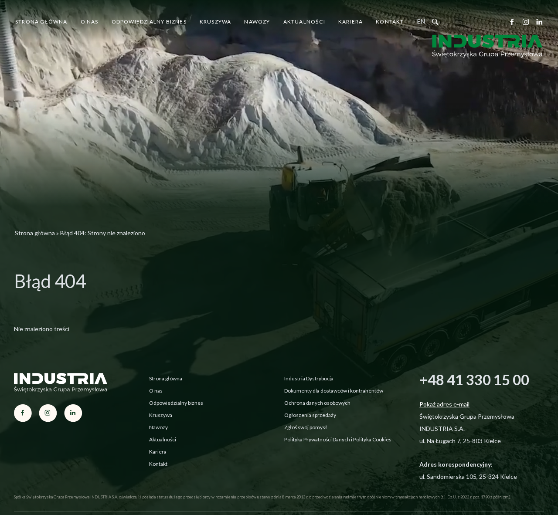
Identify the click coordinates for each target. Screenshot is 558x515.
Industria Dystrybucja (308, 378)
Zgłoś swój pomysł (305, 427)
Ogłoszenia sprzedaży (310, 415)
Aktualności (304, 21)
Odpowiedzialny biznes (149, 21)
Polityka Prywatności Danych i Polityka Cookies (337, 439)
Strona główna (41, 21)
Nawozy (257, 21)
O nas (90, 21)
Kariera (350, 21)
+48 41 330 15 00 (474, 379)
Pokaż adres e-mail (444, 404)
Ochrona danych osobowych (317, 403)
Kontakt (390, 21)
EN (421, 21)
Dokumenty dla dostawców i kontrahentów (333, 390)
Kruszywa (215, 21)
